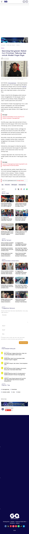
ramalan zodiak (6, 392)
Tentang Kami (6, 521)
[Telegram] (24, 526)
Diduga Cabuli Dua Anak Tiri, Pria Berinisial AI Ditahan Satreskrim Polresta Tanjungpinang (21, 233)
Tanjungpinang (12, 83)
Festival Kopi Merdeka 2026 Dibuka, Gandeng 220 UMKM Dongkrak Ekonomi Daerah (6, 205)
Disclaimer (12, 523)
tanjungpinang (22, 184)
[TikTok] (21, 526)
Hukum (2, 48)
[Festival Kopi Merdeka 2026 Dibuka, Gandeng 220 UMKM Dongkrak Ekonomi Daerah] (7, 198)
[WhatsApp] (18, 526)
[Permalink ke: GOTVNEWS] (2, 58)
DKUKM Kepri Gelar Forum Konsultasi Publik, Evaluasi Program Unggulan (7, 233)
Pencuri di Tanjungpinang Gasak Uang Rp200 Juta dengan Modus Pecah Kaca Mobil (14, 164)
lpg (2, 184)
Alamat (17, 523)
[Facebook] (5, 526)
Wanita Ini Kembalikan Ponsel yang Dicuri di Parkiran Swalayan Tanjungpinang (13, 117)
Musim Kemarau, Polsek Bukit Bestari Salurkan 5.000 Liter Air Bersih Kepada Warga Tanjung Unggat (21, 219)
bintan (18, 392)
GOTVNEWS (6, 58)
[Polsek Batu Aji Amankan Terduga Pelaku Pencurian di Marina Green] (7, 280)
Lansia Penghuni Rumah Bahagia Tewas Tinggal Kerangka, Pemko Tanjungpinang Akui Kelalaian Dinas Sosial (20, 205)
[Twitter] (8, 526)
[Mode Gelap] (24, 1)
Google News (20, 180)
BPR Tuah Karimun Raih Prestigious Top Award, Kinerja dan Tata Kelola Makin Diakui (15, 369)
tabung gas (14, 184)
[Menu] (2, 1)
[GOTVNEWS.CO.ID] (5, 1)
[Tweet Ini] (18, 189)
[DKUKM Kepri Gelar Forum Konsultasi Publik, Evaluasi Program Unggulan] (7, 226)
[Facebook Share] (16, 189)
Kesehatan (14, 389)
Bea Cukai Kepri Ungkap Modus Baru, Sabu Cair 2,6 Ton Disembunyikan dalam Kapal (21, 249)
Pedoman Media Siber (21, 521)
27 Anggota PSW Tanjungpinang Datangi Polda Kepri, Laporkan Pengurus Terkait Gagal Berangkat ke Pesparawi (7, 219)
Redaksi (12, 521)
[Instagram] (13, 526)
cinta (13, 392)
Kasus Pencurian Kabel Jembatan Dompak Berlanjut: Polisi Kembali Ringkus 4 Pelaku (20, 255)
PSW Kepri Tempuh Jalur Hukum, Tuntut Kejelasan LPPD (15, 364)
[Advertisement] (14, 20)
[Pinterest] (11, 526)
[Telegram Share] (24, 189)
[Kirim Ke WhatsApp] (27, 189)
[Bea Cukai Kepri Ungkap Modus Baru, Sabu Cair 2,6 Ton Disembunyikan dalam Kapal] (21, 280)
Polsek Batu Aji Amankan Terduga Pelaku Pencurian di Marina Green (7, 249)
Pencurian (7, 184)
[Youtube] (16, 526)
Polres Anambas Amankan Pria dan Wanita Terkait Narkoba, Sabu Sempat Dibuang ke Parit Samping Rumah (7, 244)
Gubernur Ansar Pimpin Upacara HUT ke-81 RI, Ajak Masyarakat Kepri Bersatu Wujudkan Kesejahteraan (15, 380)
